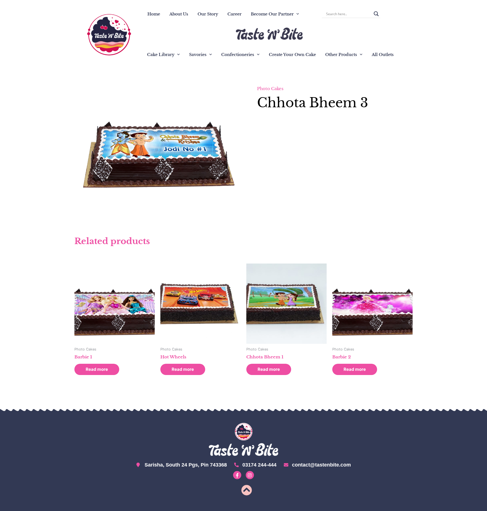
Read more (97, 369)
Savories (198, 54)
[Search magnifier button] (376, 14)
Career (234, 14)
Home (153, 14)
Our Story (208, 14)
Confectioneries (237, 54)
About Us (178, 14)
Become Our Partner (272, 14)
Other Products (341, 54)
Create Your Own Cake (292, 54)
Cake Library (160, 54)
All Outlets (383, 54)
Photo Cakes (270, 88)
